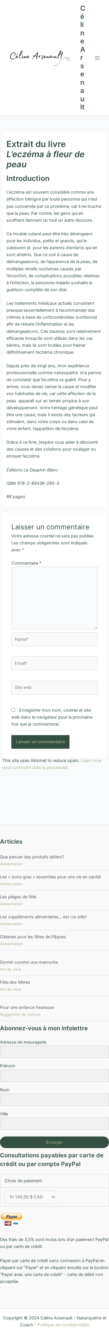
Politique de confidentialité (63, 1325)
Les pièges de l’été (18, 896)
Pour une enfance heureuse (27, 1007)
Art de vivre (10, 969)
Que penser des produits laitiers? (32, 857)
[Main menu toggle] (97, 58)
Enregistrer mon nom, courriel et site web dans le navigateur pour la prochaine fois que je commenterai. (51, 717)
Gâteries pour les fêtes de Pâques (33, 936)
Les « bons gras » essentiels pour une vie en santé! (50, 877)
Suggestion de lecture (20, 1014)
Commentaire (26, 563)
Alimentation (11, 864)
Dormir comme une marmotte (29, 962)
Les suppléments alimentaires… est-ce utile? (43, 916)
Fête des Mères (15, 982)
